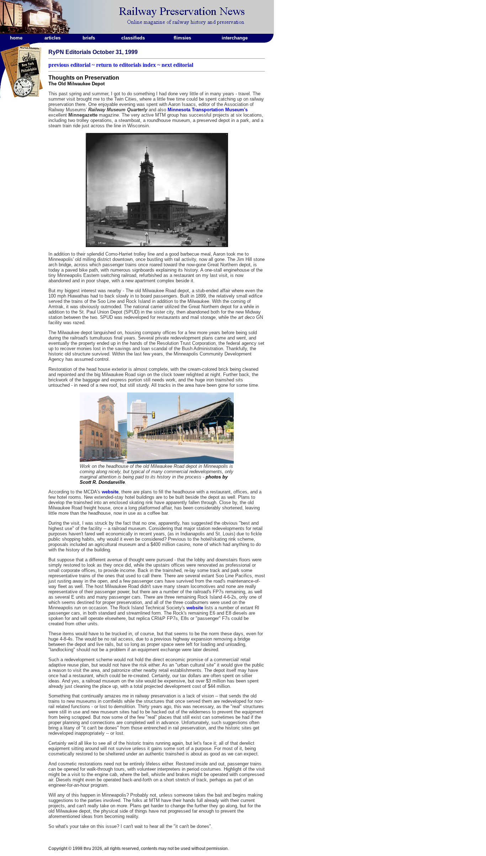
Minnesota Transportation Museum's (208, 109)
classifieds (133, 38)
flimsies (182, 38)
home (16, 38)
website (110, 491)
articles (52, 38)
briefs (89, 38)
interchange (235, 38)
